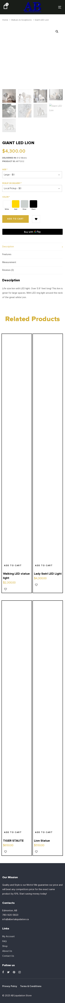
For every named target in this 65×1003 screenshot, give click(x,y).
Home (5, 20)
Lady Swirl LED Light (48, 573)
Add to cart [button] (13, 566)
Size (4, 170)
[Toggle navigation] (51, 7)
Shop (5, 946)
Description (8, 246)
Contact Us (8, 956)
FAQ (4, 941)
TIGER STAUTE (13, 840)
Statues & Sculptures (21, 20)
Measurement (9, 262)
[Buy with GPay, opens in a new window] (32, 232)
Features (6, 254)
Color (6, 197)
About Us (7, 951)
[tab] (32, 247)
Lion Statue (42, 840)
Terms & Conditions (30, 986)
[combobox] (32, 174)
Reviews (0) (8, 270)
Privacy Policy (9, 986)
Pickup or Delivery (12, 183)
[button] (57, 31)
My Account (8, 936)
